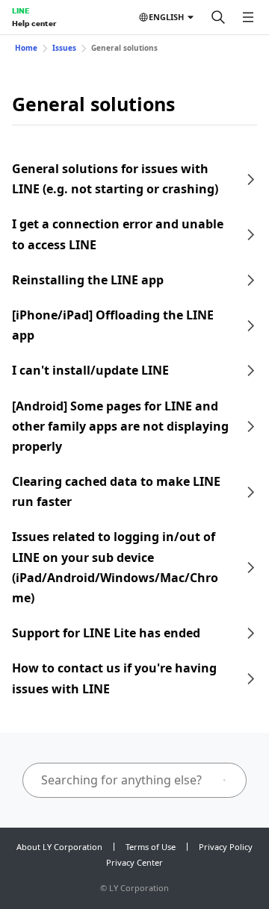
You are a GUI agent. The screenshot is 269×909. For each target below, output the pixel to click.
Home (26, 48)
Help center (34, 23)
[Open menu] (248, 17)
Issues (64, 48)
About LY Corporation (59, 846)
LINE (20, 10)
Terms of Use (151, 846)
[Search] (218, 17)
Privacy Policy (226, 846)
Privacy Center (134, 862)
